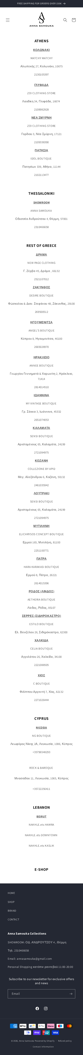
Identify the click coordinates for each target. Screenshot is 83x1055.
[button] (7, 20)
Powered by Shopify (45, 1040)
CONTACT (13, 919)
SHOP (11, 902)
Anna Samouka (27, 1040)
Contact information (43, 1046)
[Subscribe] (71, 993)
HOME (11, 893)
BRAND (12, 910)
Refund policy (65, 1040)
